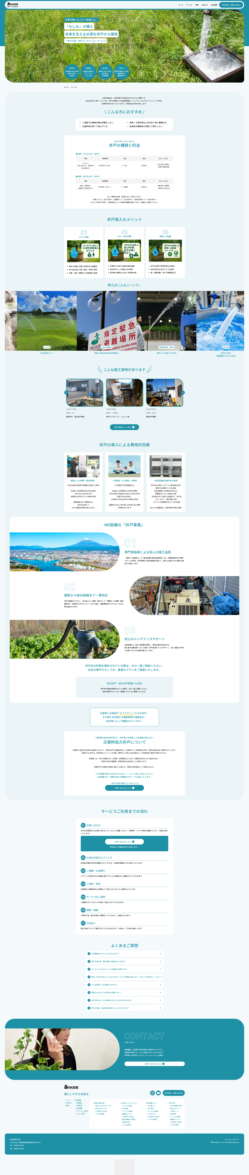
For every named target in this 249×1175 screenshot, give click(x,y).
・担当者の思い (126, 1122)
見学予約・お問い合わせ (231, 5)
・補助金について (126, 1114)
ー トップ (67, 1100)
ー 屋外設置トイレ (151, 1103)
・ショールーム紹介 (81, 1111)
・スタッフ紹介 (80, 1114)
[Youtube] (158, 1093)
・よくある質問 (99, 1114)
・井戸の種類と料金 (175, 1106)
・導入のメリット (174, 1108)
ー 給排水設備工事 (98, 1103)
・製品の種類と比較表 (128, 1119)
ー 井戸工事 (171, 1103)
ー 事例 (66, 1105)
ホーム (66, 87)
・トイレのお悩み (126, 1106)
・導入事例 (124, 1108)
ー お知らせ (68, 1103)
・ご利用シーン (151, 1106)
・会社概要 (78, 1108)
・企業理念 (78, 1103)
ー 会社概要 (77, 1100)
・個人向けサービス (100, 1108)
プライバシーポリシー (232, 1139)
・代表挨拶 (78, 1105)
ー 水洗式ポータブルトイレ (128, 1103)
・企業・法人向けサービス (102, 1106)
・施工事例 (172, 1114)
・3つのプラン (151, 1114)
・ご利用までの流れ (100, 1111)
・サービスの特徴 (126, 1111)
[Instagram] (152, 1093)
